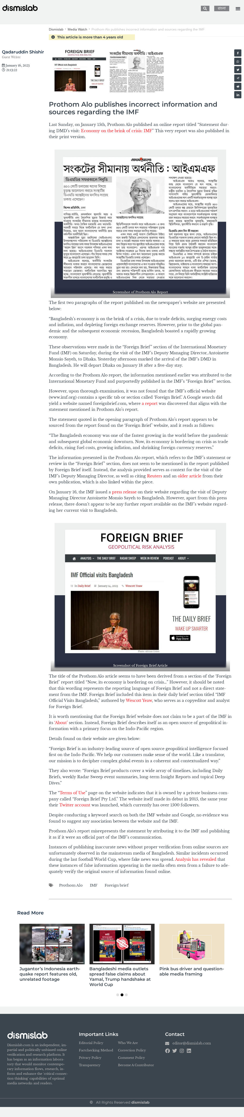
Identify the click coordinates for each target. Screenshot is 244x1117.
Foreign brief (116, 885)
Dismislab (56, 29)
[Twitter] (174, 1051)
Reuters (154, 476)
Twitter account (74, 805)
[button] (238, 8)
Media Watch (77, 29)
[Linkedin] (189, 1051)
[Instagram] (181, 1051)
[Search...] (205, 8)
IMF (93, 885)
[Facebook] (167, 1051)
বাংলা (222, 8)
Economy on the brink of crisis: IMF (116, 130)
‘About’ (61, 722)
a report (150, 403)
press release (124, 492)
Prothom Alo (71, 885)
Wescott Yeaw (139, 700)
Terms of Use (72, 792)
